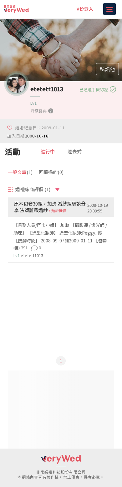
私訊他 (107, 69)
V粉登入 (85, 9)
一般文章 (20, 172)
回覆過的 (51, 172)
